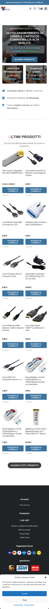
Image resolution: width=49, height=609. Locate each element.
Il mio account (24, 505)
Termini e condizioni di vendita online (24, 526)
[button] (45, 577)
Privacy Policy (29, 605)
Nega (25, 600)
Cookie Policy (18, 605)
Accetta (24, 594)
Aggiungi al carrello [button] (13, 190)
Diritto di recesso (24, 530)
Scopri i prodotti (24, 59)
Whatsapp (32, 51)
